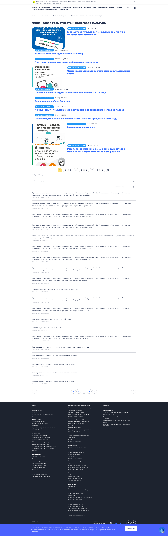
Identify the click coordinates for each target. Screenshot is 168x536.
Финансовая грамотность (77, 28)
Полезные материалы (39, 463)
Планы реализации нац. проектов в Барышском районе (79, 430)
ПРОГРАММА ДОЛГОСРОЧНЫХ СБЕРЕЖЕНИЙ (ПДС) (51, 319)
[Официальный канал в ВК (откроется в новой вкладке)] (128, 522)
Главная (34, 7)
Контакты (119, 7)
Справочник (36, 433)
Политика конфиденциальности (100, 522)
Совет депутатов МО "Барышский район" (116, 412)
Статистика (71, 486)
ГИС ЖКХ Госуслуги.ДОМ (40, 474)
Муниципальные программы (77, 450)
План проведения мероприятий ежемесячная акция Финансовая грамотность (61, 347)
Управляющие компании (40, 435)
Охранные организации (40, 439)
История (70, 439)
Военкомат (35, 472)
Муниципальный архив (75, 469)
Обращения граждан (39, 465)
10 (108, 170)
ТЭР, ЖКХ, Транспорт (74, 480)
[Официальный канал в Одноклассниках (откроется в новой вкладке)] (133, 522)
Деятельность (77, 7)
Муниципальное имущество (77, 461)
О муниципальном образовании (50, 7)
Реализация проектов (75, 410)
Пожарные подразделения (41, 437)
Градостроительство (74, 474)
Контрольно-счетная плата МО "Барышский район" (117, 421)
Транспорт (71, 472)
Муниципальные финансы (76, 452)
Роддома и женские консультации (43, 448)
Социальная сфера (74, 476)
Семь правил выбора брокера (52, 101)
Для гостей (35, 470)
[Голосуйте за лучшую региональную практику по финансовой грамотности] (48, 38)
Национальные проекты (106, 7)
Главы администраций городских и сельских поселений (117, 417)
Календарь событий (38, 457)
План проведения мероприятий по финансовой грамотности (55, 355)
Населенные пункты (74, 442)
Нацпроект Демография (75, 417)
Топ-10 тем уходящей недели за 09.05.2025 (47, 328)
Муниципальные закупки (76, 504)
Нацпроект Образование (76, 423)
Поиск (34, 405)
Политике (34, 531)
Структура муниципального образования (81, 491)
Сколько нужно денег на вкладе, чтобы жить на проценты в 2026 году (76, 118)
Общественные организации (77, 465)
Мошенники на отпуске (81, 127)
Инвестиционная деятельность (78, 467)
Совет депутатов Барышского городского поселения (116, 424)
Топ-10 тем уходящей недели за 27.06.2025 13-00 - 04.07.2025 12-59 (55, 289)
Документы (71, 495)
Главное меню (37, 410)
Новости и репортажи (39, 461)
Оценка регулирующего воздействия (80, 497)
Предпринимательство (75, 478)
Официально (66, 7)
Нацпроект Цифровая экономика (78, 421)
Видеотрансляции (38, 459)
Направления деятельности (77, 448)
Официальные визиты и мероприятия (80, 489)
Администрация (108, 415)
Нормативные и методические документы (81, 408)
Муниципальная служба (75, 493)
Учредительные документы (76, 515)
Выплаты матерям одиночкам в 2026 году (59, 53)
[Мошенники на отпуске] (48, 133)
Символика (71, 437)
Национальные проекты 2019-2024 (79, 405)
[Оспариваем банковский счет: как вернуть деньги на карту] (48, 77)
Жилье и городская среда (76, 412)
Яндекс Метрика (67, 528)
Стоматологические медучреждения (44, 446)
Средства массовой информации (78, 508)
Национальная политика (76, 459)
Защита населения (74, 454)
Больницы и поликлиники (40, 444)
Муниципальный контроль (76, 499)
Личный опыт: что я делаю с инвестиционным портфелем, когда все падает (79, 110)
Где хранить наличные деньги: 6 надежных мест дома (67, 62)
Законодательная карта (75, 502)
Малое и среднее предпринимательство (81, 419)
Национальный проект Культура (78, 414)
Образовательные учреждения (42, 442)
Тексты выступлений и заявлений (79, 510)
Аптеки (34, 450)
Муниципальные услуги (75, 506)
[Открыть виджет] (162, 530)
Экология (71, 463)
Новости (70, 425)
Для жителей (36, 454)
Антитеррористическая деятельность (80, 513)
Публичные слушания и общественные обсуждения (50, 9)
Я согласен (131, 528)
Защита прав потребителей (41, 476)
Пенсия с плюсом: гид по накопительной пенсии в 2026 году (70, 92)
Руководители (108, 410)
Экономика (71, 456)
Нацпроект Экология (74, 427)
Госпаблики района (90, 7)
